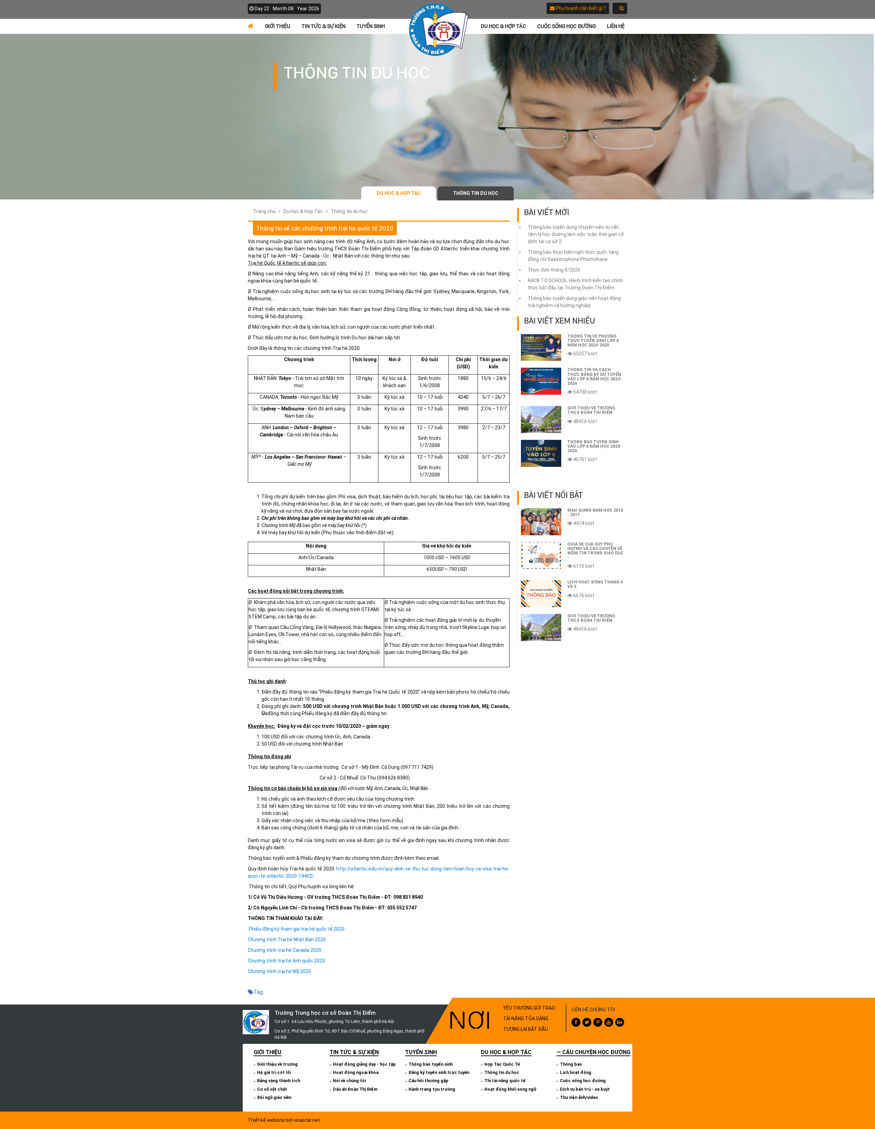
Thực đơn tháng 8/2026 (554, 270)
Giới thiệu (277, 26)
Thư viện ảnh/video (579, 1097)
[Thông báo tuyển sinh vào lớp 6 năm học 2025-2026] (541, 453)
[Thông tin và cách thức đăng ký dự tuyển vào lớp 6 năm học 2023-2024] (541, 381)
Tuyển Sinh (370, 26)
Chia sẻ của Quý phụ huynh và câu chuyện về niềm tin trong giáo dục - (595, 551)
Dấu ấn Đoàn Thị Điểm (355, 1089)
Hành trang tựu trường (431, 1089)
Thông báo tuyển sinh (430, 1064)
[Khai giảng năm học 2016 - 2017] (541, 521)
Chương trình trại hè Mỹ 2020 (279, 971)
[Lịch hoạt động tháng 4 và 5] (541, 593)
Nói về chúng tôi (349, 1080)
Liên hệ (615, 26)
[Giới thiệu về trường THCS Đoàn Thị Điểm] (541, 419)
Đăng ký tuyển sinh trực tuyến (438, 1072)
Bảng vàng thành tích (278, 1080)
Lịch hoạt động (575, 1072)
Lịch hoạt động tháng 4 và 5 (595, 584)
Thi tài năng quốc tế (504, 1080)
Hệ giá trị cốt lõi (274, 1072)
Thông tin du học (475, 193)
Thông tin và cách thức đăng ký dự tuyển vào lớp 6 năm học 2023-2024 (594, 376)
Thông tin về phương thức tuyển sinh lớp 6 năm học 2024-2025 (593, 340)
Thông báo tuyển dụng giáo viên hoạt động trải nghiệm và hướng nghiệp (574, 302)
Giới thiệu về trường (277, 1064)
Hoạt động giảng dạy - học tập (364, 1064)
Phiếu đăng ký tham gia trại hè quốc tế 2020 (297, 929)
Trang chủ (264, 211)
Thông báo (571, 1064)
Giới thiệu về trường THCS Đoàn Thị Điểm (591, 410)
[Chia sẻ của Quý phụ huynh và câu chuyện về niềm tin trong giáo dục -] (541, 555)
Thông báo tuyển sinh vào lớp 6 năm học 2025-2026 (594, 446)
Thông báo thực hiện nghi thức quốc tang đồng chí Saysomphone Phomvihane (573, 255)
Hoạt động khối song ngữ (510, 1089)
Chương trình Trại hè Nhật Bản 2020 (287, 939)
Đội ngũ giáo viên (274, 1097)
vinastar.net (307, 1120)
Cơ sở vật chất (272, 1089)
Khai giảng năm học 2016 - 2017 (595, 512)
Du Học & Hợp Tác (503, 26)
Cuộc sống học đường (566, 26)
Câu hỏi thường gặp (428, 1080)
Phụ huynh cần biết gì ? (580, 8)
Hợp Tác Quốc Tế (502, 1064)
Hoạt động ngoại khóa (355, 1072)
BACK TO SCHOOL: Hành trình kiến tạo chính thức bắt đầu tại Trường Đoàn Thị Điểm (575, 284)
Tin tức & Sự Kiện (323, 26)
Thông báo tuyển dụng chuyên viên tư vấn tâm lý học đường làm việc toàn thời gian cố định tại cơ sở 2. (576, 234)
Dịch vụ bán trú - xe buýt (585, 1089)
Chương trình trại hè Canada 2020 (284, 950)
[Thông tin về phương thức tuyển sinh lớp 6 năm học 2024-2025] (541, 347)
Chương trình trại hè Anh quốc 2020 (286, 960)
